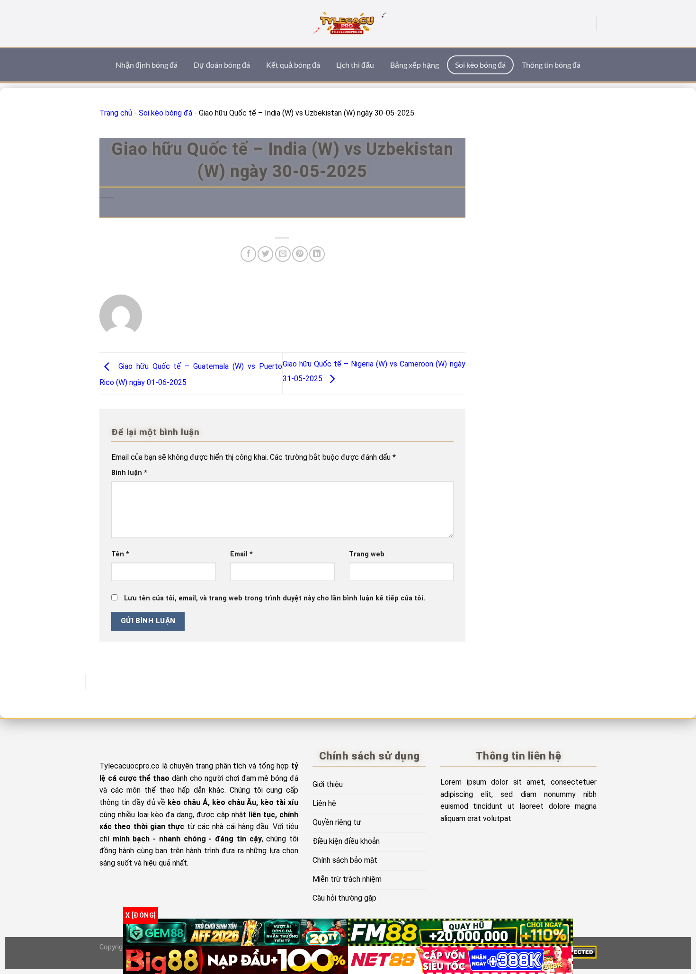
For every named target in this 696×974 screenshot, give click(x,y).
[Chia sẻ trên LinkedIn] (317, 254)
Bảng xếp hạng (414, 64)
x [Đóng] (140, 915)
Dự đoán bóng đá (222, 64)
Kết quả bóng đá (293, 64)
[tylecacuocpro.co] (348, 23)
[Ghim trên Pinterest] (300, 254)
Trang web (366, 554)
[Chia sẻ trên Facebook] (248, 254)
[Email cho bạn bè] (283, 254)
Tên (120, 554)
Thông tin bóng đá (551, 64)
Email (241, 554)
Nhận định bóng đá (147, 64)
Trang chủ (115, 112)
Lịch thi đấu (355, 64)
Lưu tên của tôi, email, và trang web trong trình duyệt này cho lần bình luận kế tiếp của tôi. (274, 598)
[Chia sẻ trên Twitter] (265, 254)
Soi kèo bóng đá (480, 64)
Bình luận (129, 473)
